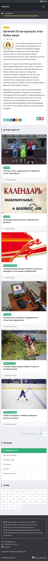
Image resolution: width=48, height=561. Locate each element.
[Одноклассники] (17, 120)
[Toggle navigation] (43, 6)
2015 (23, 496)
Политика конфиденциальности (13, 551)
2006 (36, 501)
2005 (43, 501)
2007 (30, 501)
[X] (14, 120)
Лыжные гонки (9, 460)
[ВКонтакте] (10, 120)
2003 (10, 506)
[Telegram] (4, 120)
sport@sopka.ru (9, 542)
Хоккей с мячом (9, 473)
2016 (17, 496)
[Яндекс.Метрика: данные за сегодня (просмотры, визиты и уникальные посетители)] (39, 558)
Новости (9, 13)
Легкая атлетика (9, 455)
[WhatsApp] (7, 120)
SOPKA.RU (5, 7)
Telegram (7, 547)
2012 (43, 496)
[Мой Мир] (20, 120)
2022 (23, 491)
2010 (10, 501)
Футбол (6, 469)
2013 (36, 496)
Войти (44, 1)
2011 (4, 501)
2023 (17, 491)
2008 (23, 501)
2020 (36, 491)
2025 (4, 491)
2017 (10, 496)
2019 (43, 491)
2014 (30, 496)
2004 (4, 506)
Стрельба (7, 464)
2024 (10, 491)
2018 (4, 496)
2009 (17, 501)
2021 (30, 491)
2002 (17, 506)
